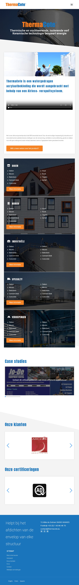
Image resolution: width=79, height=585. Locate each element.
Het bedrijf (10, 558)
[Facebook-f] (44, 531)
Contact (9, 567)
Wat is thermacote (12, 555)
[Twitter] (41, 531)
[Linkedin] (47, 531)
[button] (71, 4)
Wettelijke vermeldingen (14, 570)
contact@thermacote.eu (50, 529)
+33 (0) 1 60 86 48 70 (57, 526)
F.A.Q (8, 564)
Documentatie (11, 561)
